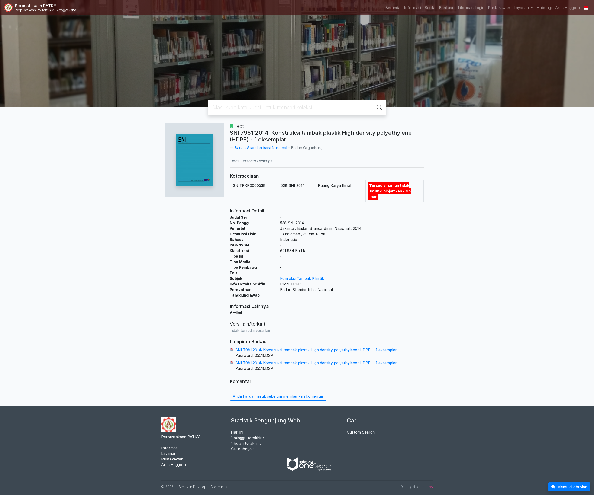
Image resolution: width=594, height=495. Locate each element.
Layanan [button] (522, 7)
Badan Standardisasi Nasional (261, 147)
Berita (430, 7)
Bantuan (446, 7)
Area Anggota (567, 7)
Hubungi (544, 7)
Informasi (412, 7)
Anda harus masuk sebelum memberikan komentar (278, 396)
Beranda (392, 7)
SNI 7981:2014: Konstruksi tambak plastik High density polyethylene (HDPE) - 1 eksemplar (316, 350)
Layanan (168, 453)
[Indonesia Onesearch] (307, 464)
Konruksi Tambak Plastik (302, 278)
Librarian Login (471, 7)
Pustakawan (499, 7)
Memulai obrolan (572, 487)
